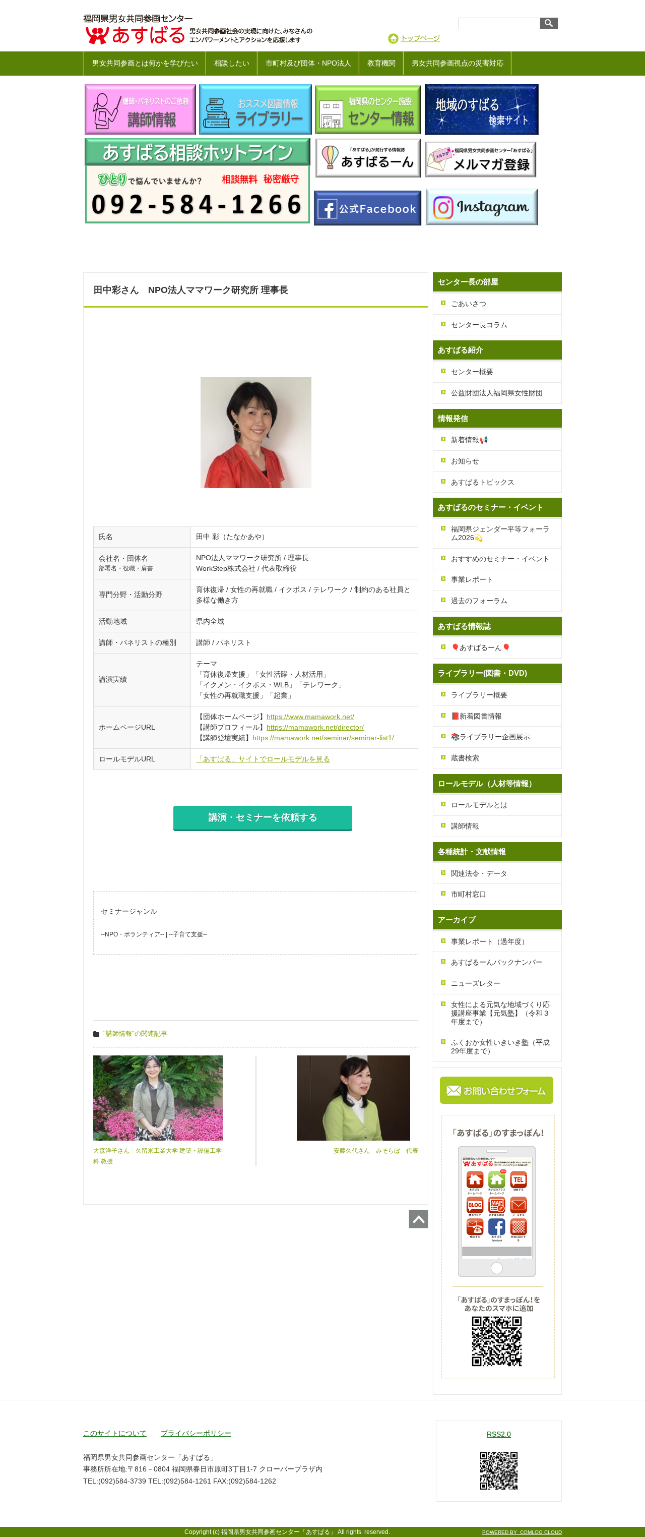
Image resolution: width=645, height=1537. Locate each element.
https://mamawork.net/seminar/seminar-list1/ (323, 738)
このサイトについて (115, 1433)
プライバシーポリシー (196, 1433)
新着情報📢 (469, 440)
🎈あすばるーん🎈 (480, 647)
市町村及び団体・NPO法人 (308, 63)
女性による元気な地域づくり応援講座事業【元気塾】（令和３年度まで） (500, 1013)
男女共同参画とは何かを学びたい (145, 63)
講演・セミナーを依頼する (263, 817)
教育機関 (381, 63)
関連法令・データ (479, 873)
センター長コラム (479, 325)
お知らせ (465, 461)
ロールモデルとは (479, 805)
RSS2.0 (499, 1434)
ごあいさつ (468, 304)
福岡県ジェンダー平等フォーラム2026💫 (500, 533)
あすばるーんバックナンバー (497, 962)
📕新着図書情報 (476, 716)
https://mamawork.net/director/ (315, 727)
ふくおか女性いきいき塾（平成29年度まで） (500, 1046)
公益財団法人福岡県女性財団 (497, 393)
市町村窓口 (468, 894)
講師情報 (465, 826)
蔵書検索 (465, 758)
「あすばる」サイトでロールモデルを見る (263, 759)
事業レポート (472, 579)
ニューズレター (475, 983)
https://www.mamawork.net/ (310, 717)
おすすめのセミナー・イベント (500, 559)
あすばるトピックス (482, 482)
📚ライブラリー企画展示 (490, 737)
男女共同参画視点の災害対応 (457, 63)
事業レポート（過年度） (490, 941)
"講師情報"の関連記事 (135, 1033)
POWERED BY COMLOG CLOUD (522, 1532)
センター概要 (472, 372)
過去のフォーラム (479, 601)
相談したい (231, 63)
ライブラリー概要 (479, 695)
